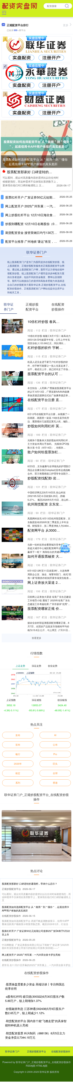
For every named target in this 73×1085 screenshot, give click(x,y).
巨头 (55, 763)
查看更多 (36, 638)
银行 (17, 754)
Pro (55, 754)
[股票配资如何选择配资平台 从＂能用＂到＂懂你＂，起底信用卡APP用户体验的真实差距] (36, 143)
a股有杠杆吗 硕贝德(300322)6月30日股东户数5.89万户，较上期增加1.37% (35, 998)
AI (55, 735)
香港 (55, 782)
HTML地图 (41, 1065)
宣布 (17, 744)
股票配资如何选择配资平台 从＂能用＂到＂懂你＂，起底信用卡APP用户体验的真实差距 (35, 161)
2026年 (18, 763)
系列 (17, 782)
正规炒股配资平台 (36, 1051)
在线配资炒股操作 (60, 1051)
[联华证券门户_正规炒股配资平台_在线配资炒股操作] (20, 5)
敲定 (17, 773)
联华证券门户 (12, 1051)
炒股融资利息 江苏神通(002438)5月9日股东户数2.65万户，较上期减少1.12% (34, 1010)
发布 (17, 735)
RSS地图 (30, 1065)
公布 (55, 744)
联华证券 (44, 1071)
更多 (65, 25)
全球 (55, 773)
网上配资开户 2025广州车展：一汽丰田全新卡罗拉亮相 (31, 954)
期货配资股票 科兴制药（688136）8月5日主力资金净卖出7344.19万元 (35, 1035)
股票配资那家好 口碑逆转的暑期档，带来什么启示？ (29, 883)
